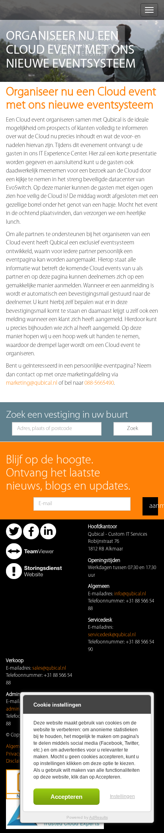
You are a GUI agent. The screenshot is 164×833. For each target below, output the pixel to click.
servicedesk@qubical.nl (112, 634)
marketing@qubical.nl (31, 383)
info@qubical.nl (130, 594)
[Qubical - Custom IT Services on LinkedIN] (48, 531)
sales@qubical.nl (49, 668)
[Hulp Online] (34, 551)
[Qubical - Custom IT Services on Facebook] (31, 531)
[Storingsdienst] (34, 570)
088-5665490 (99, 383)
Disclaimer (17, 761)
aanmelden (153, 506)
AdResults (98, 817)
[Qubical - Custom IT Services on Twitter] (14, 531)
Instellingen (122, 796)
